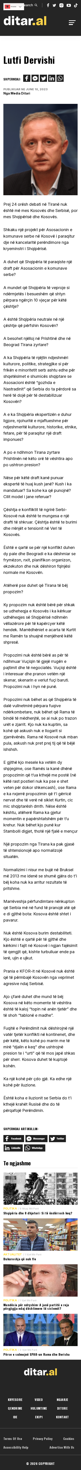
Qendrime (15, 1408)
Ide (15, 1417)
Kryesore (15, 1399)
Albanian (13, 7)
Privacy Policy (42, 1438)
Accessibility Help (15, 1447)
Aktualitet (12, 1254)
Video (39, 1399)
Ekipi (39, 1417)
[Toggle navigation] (73, 22)
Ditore (62, 1408)
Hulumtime (39, 1408)
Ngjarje (62, 1399)
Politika (10, 1208)
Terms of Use (12, 1438)
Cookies (68, 1438)
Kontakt (62, 1417)
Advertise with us (62, 1447)
